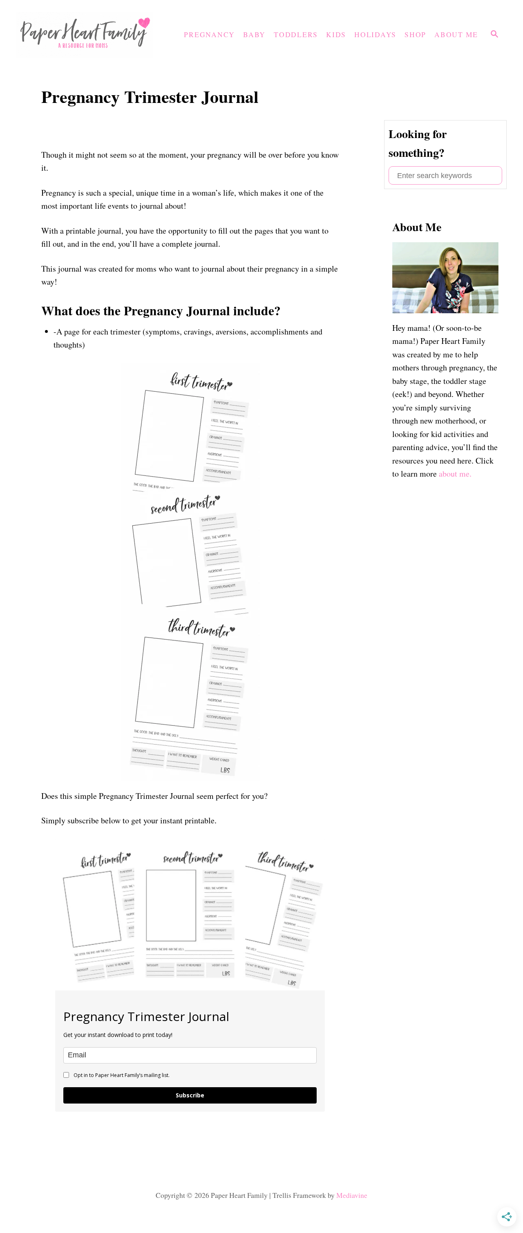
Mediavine (351, 1195)
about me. (455, 473)
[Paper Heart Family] (87, 34)
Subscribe (190, 1095)
